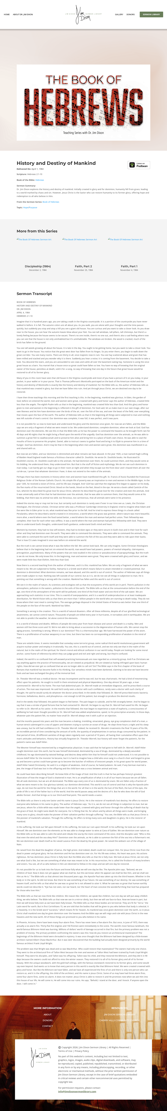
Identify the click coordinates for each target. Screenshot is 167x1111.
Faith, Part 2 (83, 266)
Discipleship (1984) (38, 266)
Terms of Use (65, 1051)
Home (7, 14)
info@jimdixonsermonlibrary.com (77, 1091)
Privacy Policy (82, 1051)
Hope (25, 207)
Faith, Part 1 (129, 266)
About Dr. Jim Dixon (23, 14)
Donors (131, 14)
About (47, 1014)
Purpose (33, 207)
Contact (47, 1026)
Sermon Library (151, 14)
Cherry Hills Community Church (119, 1020)
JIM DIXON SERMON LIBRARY (119, 1014)
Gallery (119, 14)
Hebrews (39, 180)
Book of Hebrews (51, 201)
